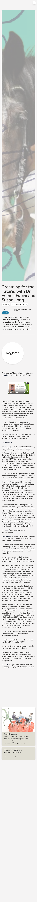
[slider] (11, 392)
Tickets (5, 313)
